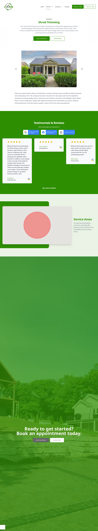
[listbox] (49, 69)
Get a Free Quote (41, 38)
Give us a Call (90, 7)
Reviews (67, 7)
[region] (49, 69)
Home (42, 7)
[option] (49, 69)
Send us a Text (78, 7)
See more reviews (49, 188)
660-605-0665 (57, 38)
